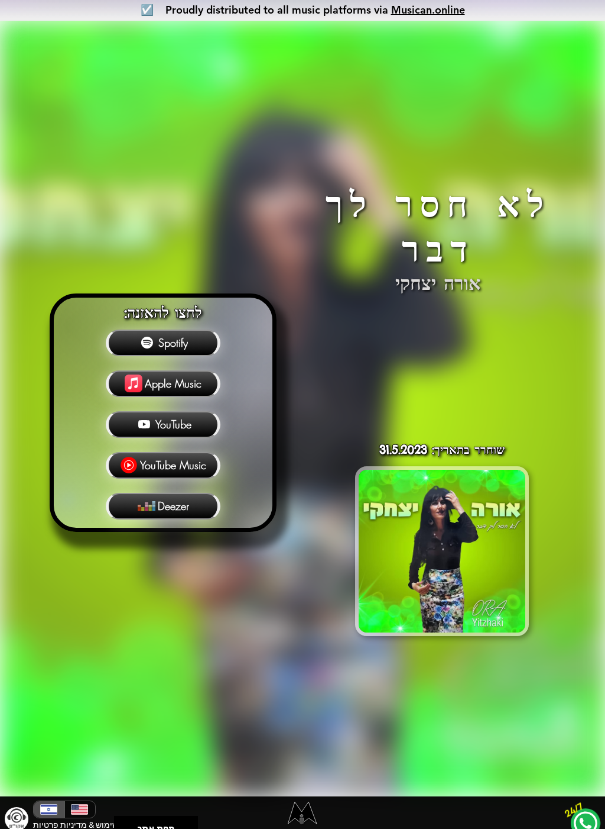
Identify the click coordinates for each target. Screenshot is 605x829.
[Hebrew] (49, 809)
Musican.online (428, 10)
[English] (79, 809)
